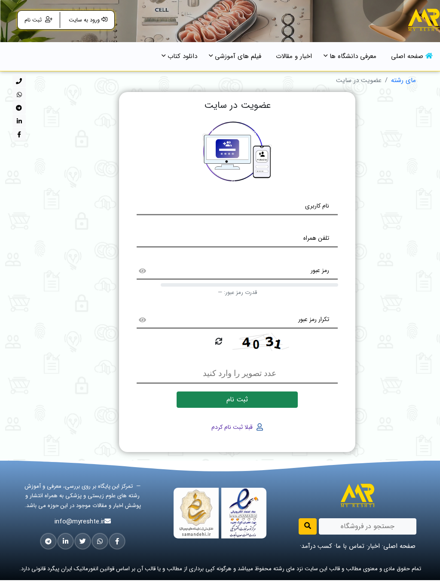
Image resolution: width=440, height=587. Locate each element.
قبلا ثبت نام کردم (232, 427)
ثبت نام (33, 19)
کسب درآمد (316, 546)
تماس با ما (350, 546)
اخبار (374, 546)
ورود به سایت (83, 19)
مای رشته (403, 80)
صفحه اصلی (399, 546)
